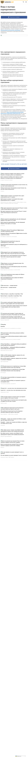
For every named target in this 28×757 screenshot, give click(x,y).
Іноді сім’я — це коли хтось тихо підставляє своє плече (13, 390)
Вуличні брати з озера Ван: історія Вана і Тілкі (11, 295)
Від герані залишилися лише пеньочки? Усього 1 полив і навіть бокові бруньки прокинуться (14, 212)
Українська (19, 756)
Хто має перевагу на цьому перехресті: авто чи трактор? (14, 455)
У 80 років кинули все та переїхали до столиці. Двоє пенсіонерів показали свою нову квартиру (13, 370)
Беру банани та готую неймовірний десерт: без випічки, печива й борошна (14, 267)
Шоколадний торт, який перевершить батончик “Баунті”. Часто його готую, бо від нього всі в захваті (14, 256)
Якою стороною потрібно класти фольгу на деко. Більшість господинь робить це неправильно (12, 177)
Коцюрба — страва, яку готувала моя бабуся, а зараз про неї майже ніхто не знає (14, 422)
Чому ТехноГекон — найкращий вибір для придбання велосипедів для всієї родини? (13, 348)
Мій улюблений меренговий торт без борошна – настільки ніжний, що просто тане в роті (12, 411)
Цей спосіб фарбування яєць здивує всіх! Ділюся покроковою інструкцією (12, 278)
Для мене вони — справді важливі (8, 287)
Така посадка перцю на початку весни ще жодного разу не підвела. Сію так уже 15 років (14, 400)
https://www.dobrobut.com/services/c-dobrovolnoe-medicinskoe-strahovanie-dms (12, 112)
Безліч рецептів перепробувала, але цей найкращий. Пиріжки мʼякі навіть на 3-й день (13, 223)
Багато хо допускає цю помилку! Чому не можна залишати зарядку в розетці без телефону (12, 445)
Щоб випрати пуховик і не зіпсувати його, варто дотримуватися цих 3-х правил (12, 199)
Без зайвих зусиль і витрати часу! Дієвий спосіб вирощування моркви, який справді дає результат (12, 433)
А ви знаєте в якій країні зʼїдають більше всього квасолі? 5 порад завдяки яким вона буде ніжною (14, 306)
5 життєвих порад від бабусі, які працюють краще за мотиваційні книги (13, 381)
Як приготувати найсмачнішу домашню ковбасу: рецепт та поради (14, 337)
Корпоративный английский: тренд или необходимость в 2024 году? (14, 245)
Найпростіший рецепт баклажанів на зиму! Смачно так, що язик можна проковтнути (13, 188)
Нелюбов (3, 326)
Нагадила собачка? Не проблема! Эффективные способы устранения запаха (14, 234)
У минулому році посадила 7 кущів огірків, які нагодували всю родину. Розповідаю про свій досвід (13, 317)
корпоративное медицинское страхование (10, 30)
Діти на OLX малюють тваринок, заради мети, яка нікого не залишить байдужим (14, 359)
